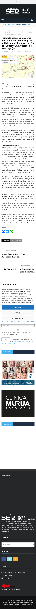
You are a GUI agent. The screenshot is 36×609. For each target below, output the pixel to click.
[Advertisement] (18, 447)
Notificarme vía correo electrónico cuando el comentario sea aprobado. (16, 333)
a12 (12, 240)
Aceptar (18, 307)
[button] (33, 288)
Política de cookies (7, 321)
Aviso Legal (30, 321)
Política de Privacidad (22, 602)
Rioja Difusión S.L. (20, 600)
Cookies (10, 604)
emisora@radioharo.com (10, 578)
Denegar (18, 313)
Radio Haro (7, 51)
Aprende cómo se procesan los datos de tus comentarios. (17, 342)
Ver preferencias (18, 318)
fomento (18, 240)
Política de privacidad (20, 321)
